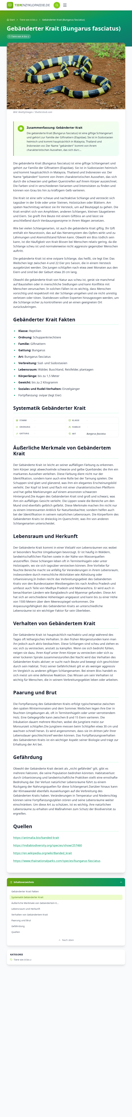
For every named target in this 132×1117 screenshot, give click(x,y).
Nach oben (68, 940)
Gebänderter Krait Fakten (25, 891)
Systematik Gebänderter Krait (27, 897)
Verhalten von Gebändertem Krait (29, 914)
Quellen (15, 931)
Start (12, 19)
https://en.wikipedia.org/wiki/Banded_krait (42, 853)
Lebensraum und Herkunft (25, 908)
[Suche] (57, 5)
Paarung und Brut (21, 920)
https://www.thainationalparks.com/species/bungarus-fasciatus (56, 861)
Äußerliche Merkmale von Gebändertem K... (35, 903)
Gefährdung (18, 926)
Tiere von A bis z (28, 19)
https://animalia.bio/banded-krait (36, 838)
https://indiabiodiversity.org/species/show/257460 (47, 845)
